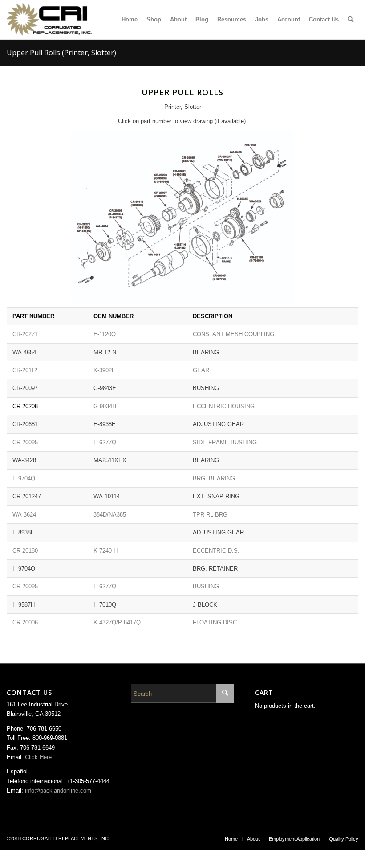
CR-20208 (25, 406)
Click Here (38, 757)
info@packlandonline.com (58, 790)
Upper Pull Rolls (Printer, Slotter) (61, 52)
